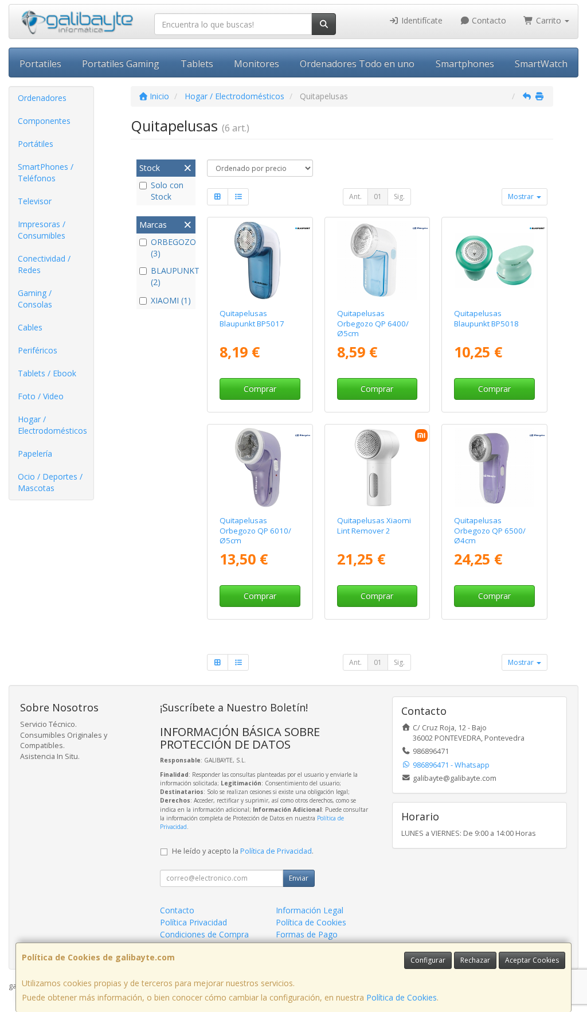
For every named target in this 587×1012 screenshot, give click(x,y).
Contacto (487, 20)
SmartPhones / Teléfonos (45, 172)
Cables (30, 327)
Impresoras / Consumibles (41, 230)
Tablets (197, 63)
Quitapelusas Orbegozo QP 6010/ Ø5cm (255, 530)
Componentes (44, 120)
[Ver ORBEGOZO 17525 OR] (376, 261)
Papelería (35, 453)
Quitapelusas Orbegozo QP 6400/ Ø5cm (373, 323)
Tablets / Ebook (47, 373)
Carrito (548, 20)
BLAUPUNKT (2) (172, 276)
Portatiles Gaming (120, 63)
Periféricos (37, 350)
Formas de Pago (307, 934)
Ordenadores (42, 97)
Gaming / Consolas (35, 298)
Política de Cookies (401, 997)
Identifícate (421, 20)
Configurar (427, 960)
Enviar (298, 878)
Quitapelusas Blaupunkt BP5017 (252, 318)
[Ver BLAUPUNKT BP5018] (494, 261)
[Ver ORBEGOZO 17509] (494, 468)
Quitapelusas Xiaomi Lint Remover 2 (374, 525)
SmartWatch (541, 63)
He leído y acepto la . (243, 851)
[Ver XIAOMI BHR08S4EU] (376, 468)
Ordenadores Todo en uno (357, 63)
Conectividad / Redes (44, 264)
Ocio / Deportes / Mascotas (50, 482)
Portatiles (40, 63)
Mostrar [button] (521, 196)
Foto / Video (41, 396)
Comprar (260, 388)
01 (378, 196)
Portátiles (35, 143)
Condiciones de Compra (204, 934)
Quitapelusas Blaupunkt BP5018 (486, 318)
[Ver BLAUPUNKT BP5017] (260, 261)
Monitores (256, 63)
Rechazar (475, 960)
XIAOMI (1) (171, 300)
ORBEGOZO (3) (172, 247)
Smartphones (465, 63)
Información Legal (309, 910)
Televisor (35, 201)
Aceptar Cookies (532, 960)
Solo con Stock (167, 191)
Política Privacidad (193, 922)
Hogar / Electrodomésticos (52, 425)
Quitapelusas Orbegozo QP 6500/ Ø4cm (490, 530)
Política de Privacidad (276, 851)
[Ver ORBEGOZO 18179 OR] (260, 468)
